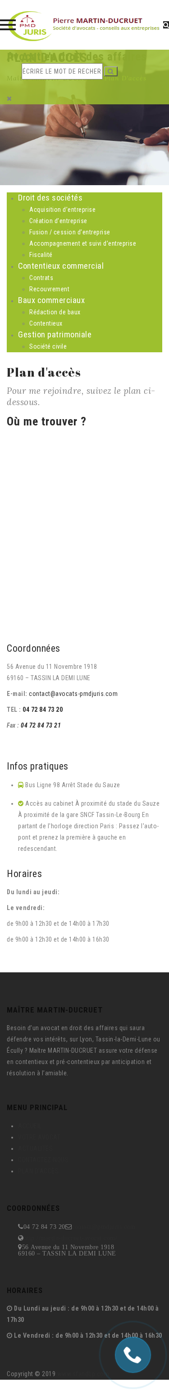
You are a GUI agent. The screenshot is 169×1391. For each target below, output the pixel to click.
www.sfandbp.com (83, 1373)
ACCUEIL (30, 1126)
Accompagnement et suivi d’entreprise (82, 243)
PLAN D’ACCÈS (38, 1171)
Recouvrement (49, 289)
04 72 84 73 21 (41, 725)
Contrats (41, 277)
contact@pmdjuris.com (103, 1226)
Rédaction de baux (55, 312)
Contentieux (46, 323)
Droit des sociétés (50, 198)
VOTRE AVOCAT (39, 1137)
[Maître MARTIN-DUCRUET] (84, 24)
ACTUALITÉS (35, 1148)
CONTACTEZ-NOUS (43, 1159)
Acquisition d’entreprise (62, 209)
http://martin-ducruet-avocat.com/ (71, 1238)
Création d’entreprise (58, 220)
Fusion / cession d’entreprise (69, 232)
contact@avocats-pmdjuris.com (72, 693)
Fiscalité (41, 254)
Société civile (48, 346)
